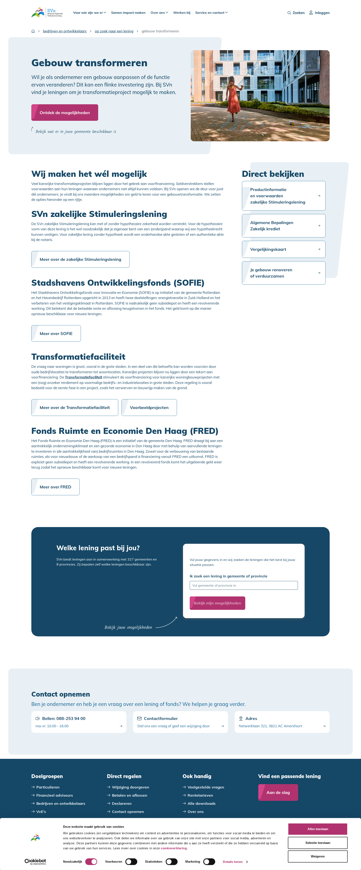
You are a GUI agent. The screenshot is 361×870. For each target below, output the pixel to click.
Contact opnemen (128, 811)
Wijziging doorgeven (130, 787)
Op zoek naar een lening (114, 31)
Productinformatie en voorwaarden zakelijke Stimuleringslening (277, 196)
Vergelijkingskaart (268, 249)
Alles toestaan (318, 829)
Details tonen (232, 862)
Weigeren (318, 856)
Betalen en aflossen (129, 795)
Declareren (122, 803)
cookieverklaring (174, 848)
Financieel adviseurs (54, 795)
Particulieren (48, 787)
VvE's (41, 811)
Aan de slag (278, 792)
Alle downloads (202, 803)
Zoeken (299, 12)
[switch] (131, 861)
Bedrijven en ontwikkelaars (64, 31)
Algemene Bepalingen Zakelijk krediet (271, 225)
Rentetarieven (200, 795)
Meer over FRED (55, 486)
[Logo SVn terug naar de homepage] (47, 12)
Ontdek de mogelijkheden (65, 112)
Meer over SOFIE (56, 333)
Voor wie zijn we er (88, 12)
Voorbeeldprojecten (149, 407)
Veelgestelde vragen (206, 787)
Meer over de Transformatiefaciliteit (75, 407)
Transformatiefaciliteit (83, 377)
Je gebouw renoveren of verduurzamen (271, 273)
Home (33, 31)
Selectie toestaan (317, 843)
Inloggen (322, 12)
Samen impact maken (128, 12)
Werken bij (181, 12)
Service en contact (210, 12)
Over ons (158, 12)
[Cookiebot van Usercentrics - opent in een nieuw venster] (35, 862)
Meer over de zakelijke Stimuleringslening (80, 259)
